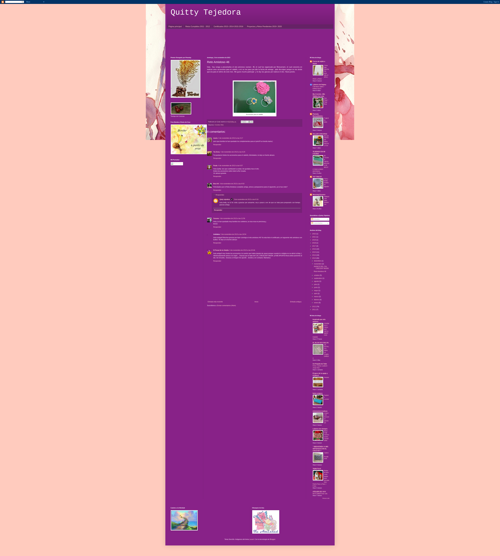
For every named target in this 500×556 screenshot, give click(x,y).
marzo (316, 296)
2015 (314, 252)
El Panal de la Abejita (221, 250)
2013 (314, 258)
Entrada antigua (295, 302)
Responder (217, 145)
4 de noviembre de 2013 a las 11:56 (232, 218)
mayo (316, 290)
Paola (215, 166)
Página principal (175, 26)
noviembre (318, 264)
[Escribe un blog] (244, 122)
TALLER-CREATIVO (320, 134)
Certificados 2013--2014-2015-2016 (228, 26)
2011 (314, 309)
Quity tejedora (225, 199)
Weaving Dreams (319, 195)
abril (316, 293)
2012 (314, 306)
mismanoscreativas (320, 411)
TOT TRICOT (317, 177)
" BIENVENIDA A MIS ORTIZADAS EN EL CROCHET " (320, 449)
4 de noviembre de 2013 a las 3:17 (230, 138)
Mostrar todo (326, 498)
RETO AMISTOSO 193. (320, 493)
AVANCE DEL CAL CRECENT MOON (321, 267)
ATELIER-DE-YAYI (319, 492)
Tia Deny (216, 152)
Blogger (272, 539)
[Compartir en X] (247, 122)
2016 (314, 249)
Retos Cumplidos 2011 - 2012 (197, 26)
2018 (314, 243)
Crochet (217, 125)
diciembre (317, 261)
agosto (316, 281)
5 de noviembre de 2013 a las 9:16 (246, 199)
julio (315, 284)
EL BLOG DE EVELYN (321, 343)
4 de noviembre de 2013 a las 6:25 (233, 152)
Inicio (256, 302)
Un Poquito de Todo (320, 364)
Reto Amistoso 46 (320, 271)
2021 (314, 237)
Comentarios (317, 223)
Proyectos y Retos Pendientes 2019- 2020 (264, 26)
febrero (317, 300)
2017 (314, 246)
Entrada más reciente (215, 302)
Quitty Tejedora (206, 12)
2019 (314, 240)
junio (316, 287)
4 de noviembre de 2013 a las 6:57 (230, 166)
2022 (314, 234)
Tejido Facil (317, 469)
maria (215, 138)
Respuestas (220, 195)
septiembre (318, 278)
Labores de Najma (319, 85)
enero (316, 303)
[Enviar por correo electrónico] (242, 122)
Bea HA (216, 184)
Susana (216, 218)
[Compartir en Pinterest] (252, 122)
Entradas (316, 219)
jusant (252, 539)
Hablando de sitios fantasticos (326, 200)
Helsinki (326, 377)
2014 (314, 255)
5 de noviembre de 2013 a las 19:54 (233, 234)
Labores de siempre (320, 429)
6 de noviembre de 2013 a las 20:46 (242, 250)
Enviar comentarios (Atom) (226, 305)
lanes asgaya (318, 393)
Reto (222, 125)
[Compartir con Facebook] (249, 122)
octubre (317, 275)
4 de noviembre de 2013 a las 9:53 (232, 184)
